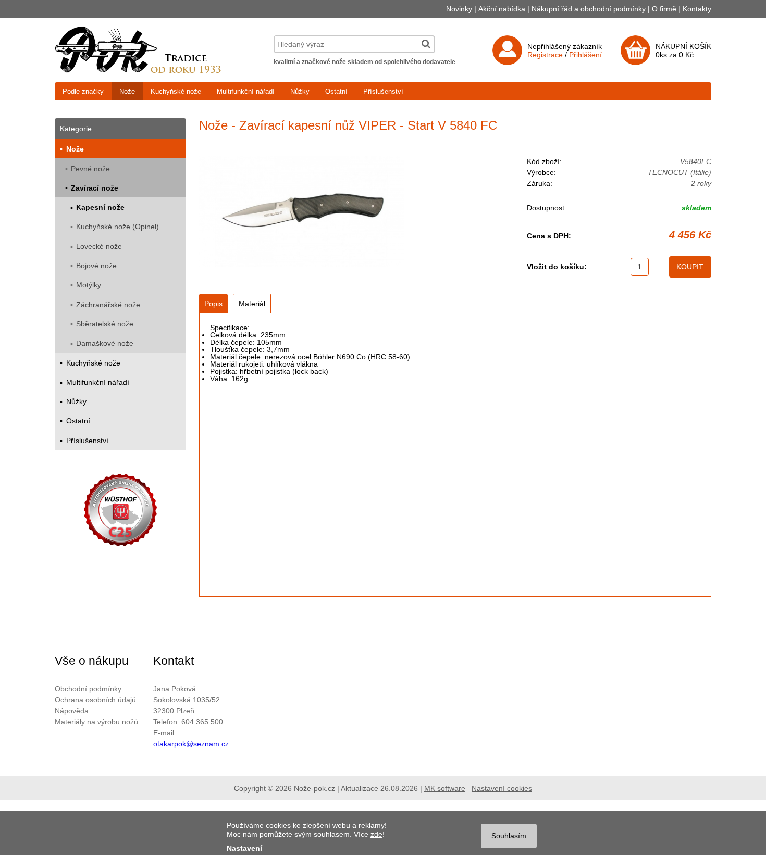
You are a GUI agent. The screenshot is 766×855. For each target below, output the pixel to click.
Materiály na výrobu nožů (96, 722)
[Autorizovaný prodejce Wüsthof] (120, 511)
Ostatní (336, 91)
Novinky (459, 9)
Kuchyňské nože (176, 91)
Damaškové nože (104, 343)
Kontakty (697, 9)
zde (376, 834)
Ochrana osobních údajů (95, 700)
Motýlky (88, 285)
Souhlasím (508, 836)
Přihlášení (585, 55)
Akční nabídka (501, 9)
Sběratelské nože (104, 324)
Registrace (545, 55)
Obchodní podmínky (88, 689)
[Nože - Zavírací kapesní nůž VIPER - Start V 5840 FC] (301, 212)
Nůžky (300, 91)
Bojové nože (96, 265)
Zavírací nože (94, 188)
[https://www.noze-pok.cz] (138, 70)
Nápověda (72, 711)
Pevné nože (90, 169)
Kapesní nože (100, 207)
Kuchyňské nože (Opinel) (117, 226)
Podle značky (83, 91)
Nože (127, 91)
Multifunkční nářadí (246, 91)
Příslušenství (383, 91)
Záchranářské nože (108, 304)
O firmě (664, 9)
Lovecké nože (99, 246)
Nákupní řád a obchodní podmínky (589, 9)
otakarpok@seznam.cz (191, 743)
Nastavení (244, 848)
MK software (444, 788)
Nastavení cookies (502, 788)
